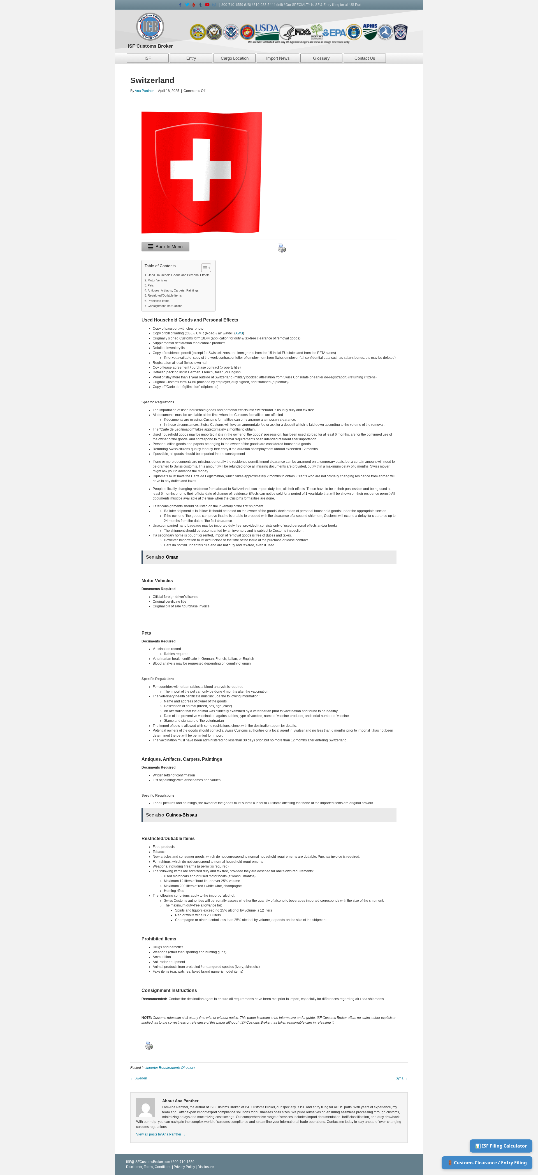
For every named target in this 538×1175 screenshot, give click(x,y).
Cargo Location (235, 58)
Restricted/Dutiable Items (165, 295)
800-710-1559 (232, 5)
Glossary (321, 58)
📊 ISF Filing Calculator (501, 1146)
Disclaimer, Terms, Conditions (148, 1167)
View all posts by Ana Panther (160, 1134)
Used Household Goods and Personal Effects (179, 275)
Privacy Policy (184, 1167)
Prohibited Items (159, 300)
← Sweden (138, 1078)
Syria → (402, 1078)
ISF (148, 58)
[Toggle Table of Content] (203, 267)
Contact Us (364, 58)
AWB (239, 333)
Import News (278, 58)
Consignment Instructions (165, 305)
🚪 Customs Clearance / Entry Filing (487, 1163)
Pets (151, 285)
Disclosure (206, 1167)
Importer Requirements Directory (170, 1068)
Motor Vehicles (158, 280)
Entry (191, 58)
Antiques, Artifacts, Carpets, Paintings (173, 290)
